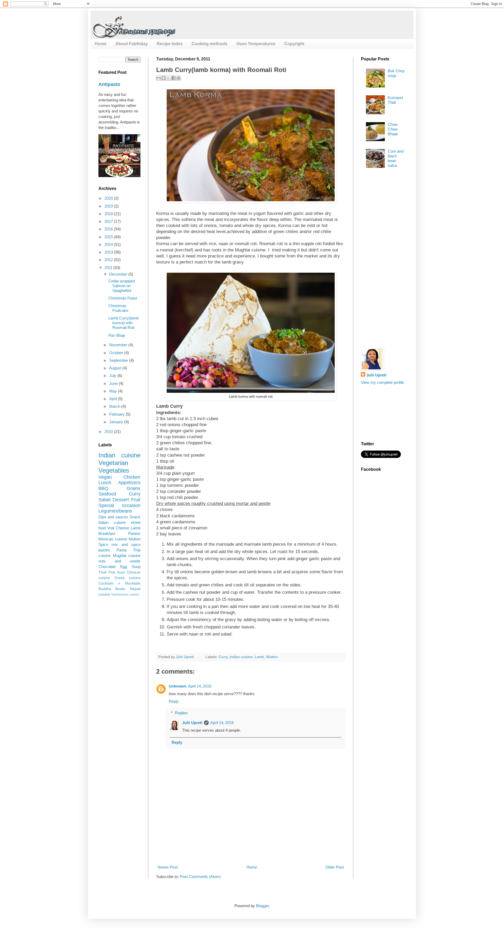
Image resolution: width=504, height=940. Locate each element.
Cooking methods (209, 44)
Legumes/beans (115, 511)
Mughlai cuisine (127, 555)
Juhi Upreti (192, 722)
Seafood (107, 494)
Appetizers (129, 482)
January (116, 422)
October (116, 352)
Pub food (117, 572)
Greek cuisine (127, 578)
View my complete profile (382, 382)
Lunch (104, 482)
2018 (109, 213)
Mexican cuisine (112, 539)
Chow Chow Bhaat (393, 129)
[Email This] (158, 78)
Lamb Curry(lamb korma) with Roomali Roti (123, 323)
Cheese (122, 528)
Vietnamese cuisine (125, 594)
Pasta (122, 550)
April (113, 398)
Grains (133, 488)
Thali (102, 572)
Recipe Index (170, 44)
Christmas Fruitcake (118, 308)
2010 (109, 431)
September (119, 360)
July (113, 375)
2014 (109, 244)
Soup (136, 566)
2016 (109, 229)
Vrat (110, 528)
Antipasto (109, 84)
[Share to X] (168, 78)
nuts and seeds (119, 561)
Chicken (131, 477)
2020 (109, 198)
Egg (123, 566)
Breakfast (106, 533)
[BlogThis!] (163, 78)
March (115, 406)
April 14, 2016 (199, 686)
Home (101, 44)
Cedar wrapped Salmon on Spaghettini (121, 286)
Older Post (335, 867)
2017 (109, 221)
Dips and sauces (113, 517)
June (114, 383)
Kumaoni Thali (395, 100)
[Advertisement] (251, 844)
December (118, 274)
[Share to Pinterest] (178, 78)
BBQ (103, 488)
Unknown (177, 686)
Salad (104, 499)
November (118, 345)
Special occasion (119, 505)
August (115, 368)
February (117, 414)
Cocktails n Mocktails (119, 583)
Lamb (259, 657)
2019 (109, 206)
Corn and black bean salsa (395, 158)
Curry (223, 657)
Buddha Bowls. (112, 589)
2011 (108, 267)
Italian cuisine (112, 522)
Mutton (272, 657)
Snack (134, 517)
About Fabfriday (132, 44)
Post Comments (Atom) (200, 876)
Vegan (105, 477)
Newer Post (168, 867)
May (113, 391)
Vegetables (113, 470)
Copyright (294, 44)
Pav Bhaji (116, 335)
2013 (109, 252)
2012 (109, 259)
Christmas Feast (122, 298)
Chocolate (107, 566)
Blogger (262, 905)
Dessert (121, 499)
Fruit (135, 499)
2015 (109, 237)
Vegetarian (113, 462)
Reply (174, 701)
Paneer (134, 533)
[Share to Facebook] (173, 78)
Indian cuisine (241, 657)
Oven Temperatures (255, 44)
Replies (181, 713)
